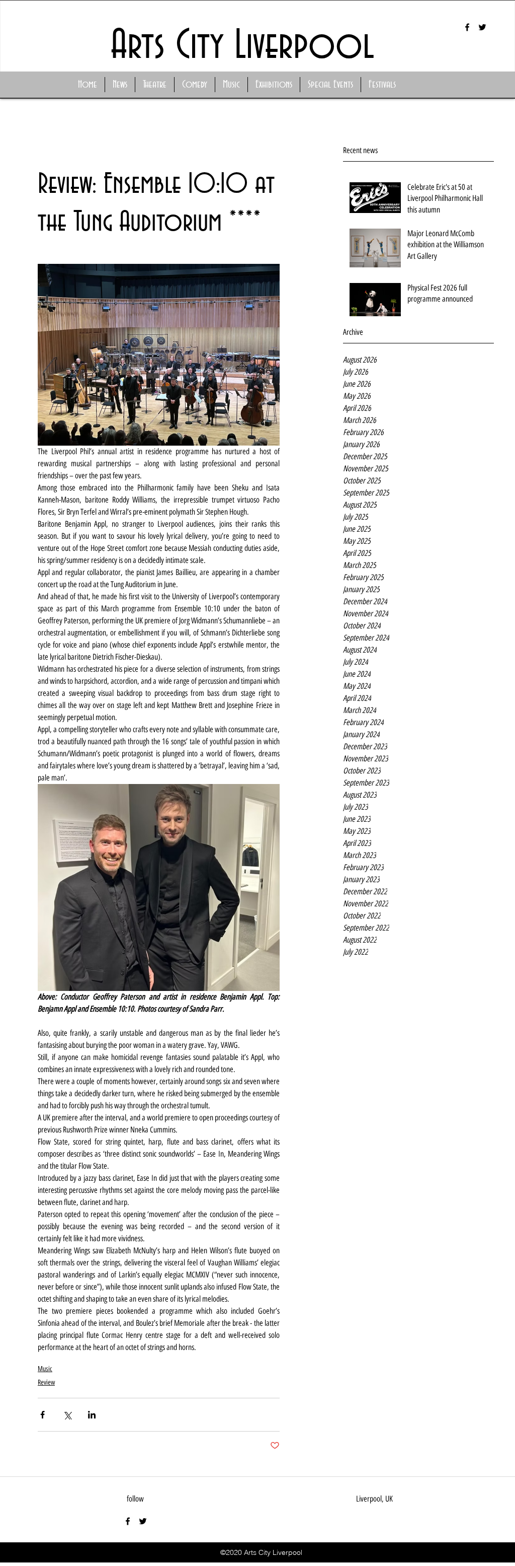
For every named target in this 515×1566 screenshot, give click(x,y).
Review (46, 1382)
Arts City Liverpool (242, 46)
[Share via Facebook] (42, 1414)
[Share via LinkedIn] (92, 1414)
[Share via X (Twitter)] (67, 1414)
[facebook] (467, 27)
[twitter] (482, 27)
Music (45, 1369)
